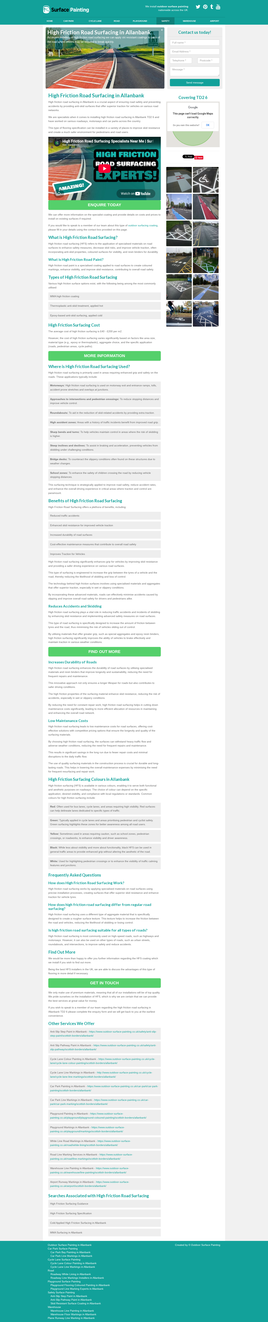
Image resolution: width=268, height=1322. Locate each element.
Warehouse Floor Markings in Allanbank (73, 1314)
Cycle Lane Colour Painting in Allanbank (73, 1263)
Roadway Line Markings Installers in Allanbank (77, 1277)
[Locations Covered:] (47, 3)
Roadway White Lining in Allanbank (71, 1274)
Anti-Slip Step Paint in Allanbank (69, 1296)
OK (207, 125)
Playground (140, 21)
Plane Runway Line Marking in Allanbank (71, 1318)
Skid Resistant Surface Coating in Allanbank (76, 1303)
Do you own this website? (186, 125)
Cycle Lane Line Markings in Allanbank (73, 1266)
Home (50, 21)
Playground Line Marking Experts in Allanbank (77, 1288)
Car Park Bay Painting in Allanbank (70, 1252)
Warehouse (189, 21)
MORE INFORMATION (104, 355)
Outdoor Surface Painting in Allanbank (70, 1244)
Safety (165, 21)
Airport (214, 21)
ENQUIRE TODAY (104, 205)
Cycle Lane (95, 21)
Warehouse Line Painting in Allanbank (72, 1310)
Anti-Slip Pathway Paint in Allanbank (71, 1299)
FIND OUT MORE (104, 651)
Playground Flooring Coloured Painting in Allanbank (80, 1285)
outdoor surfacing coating (143, 225)
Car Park (68, 21)
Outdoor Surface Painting (205, 1244)
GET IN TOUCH (104, 983)
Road (117, 21)
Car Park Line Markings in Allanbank (71, 1255)
